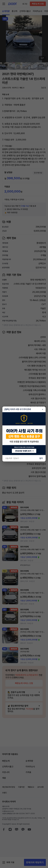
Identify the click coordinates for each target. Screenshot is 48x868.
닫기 (41, 458)
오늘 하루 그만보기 (12, 458)
